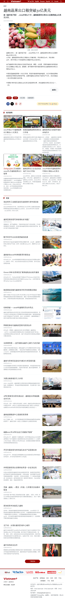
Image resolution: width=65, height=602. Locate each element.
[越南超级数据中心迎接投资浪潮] (51, 419)
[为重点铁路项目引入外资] (51, 383)
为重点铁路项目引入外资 (13, 378)
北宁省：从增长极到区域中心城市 (17, 525)
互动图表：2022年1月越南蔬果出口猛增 (13, 171)
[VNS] (10, 572)
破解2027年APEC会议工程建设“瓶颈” (18, 432)
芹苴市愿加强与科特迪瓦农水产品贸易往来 (20, 450)
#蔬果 (15, 98)
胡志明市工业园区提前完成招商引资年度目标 (21, 202)
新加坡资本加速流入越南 (13, 506)
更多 (7, 198)
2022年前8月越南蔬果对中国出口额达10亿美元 (51, 170)
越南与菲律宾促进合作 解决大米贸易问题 (19, 361)
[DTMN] (32, 572)
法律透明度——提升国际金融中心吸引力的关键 (22, 343)
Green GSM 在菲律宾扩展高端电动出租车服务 (21, 272)
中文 (52, 1)
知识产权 (35, 578)
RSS (47, 578)
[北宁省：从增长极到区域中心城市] (51, 530)
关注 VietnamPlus (43, 104)
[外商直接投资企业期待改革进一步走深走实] (51, 472)
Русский (56, 1)
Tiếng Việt (31, 1)
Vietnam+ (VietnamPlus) (16, 1)
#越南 (9, 98)
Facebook (8, 103)
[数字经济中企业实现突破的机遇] (51, 242)
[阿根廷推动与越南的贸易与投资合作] (51, 330)
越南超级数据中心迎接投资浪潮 (16, 415)
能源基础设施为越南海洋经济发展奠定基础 (20, 290)
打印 (16, 103)
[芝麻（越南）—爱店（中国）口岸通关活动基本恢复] (51, 492)
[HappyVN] (54, 572)
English (37, 1)
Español (48, 1)
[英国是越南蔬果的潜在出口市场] (32, 121)
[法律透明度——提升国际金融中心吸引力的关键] (51, 348)
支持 (51, 578)
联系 (52, 581)
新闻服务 (43, 581)
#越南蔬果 (31, 98)
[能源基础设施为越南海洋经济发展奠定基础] (51, 295)
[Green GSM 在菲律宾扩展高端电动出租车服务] (51, 277)
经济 (5, 6)
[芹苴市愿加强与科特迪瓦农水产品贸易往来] (51, 455)
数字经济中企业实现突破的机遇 (16, 237)
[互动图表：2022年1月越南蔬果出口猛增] (13, 160)
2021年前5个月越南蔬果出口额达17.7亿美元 (12, 131)
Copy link (20, 103)
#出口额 (22, 98)
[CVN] (21, 572)
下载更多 (32, 561)
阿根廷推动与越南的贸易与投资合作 (17, 325)
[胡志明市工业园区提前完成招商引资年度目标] (51, 207)
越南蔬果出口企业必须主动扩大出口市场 (32, 170)
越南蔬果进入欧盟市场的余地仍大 (51, 131)
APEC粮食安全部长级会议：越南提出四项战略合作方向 (21, 397)
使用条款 (42, 578)
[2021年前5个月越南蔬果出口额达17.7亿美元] (13, 121)
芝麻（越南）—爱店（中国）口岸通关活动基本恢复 (22, 488)
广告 (48, 581)
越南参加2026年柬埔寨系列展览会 (17, 255)
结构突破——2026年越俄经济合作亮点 (18, 308)
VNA (60, 578)
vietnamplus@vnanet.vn (43, 593)
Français (42, 1)
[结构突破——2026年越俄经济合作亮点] (51, 312)
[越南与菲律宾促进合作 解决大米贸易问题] (51, 366)
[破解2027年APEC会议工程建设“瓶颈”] (51, 437)
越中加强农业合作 (11, 545)
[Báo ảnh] (43, 572)
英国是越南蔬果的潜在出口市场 (32, 131)
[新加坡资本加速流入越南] (51, 510)
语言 (55, 578)
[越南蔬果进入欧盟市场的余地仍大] (51, 121)
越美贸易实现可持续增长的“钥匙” (16, 219)
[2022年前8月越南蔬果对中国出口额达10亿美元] (51, 160)
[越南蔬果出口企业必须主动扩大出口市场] (32, 160)
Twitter (12, 103)
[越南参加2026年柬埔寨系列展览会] (51, 259)
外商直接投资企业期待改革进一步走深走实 (20, 468)
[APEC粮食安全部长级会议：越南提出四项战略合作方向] (51, 401)
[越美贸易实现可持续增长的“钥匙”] (51, 224)
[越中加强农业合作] (51, 550)
